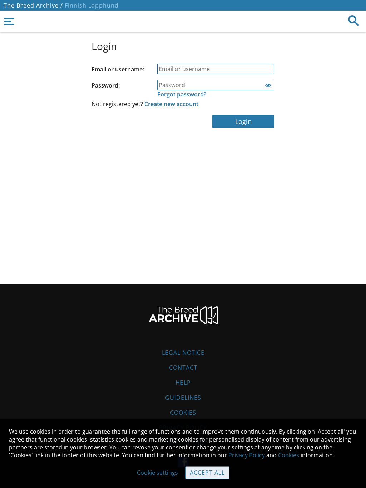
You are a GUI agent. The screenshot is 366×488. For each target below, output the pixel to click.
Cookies (183, 413)
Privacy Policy (246, 455)
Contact (183, 368)
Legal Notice (183, 353)
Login (243, 121)
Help (183, 383)
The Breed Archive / (33, 5)
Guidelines (183, 398)
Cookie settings (157, 473)
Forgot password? (181, 94)
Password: (106, 85)
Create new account (171, 104)
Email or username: (118, 69)
